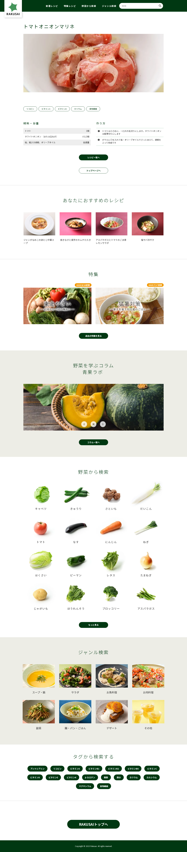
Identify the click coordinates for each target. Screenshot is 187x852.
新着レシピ (52, 5)
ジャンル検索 (109, 5)
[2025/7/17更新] (130, 306)
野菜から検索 (89, 5)
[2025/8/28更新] (57, 306)
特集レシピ (70, 5)
